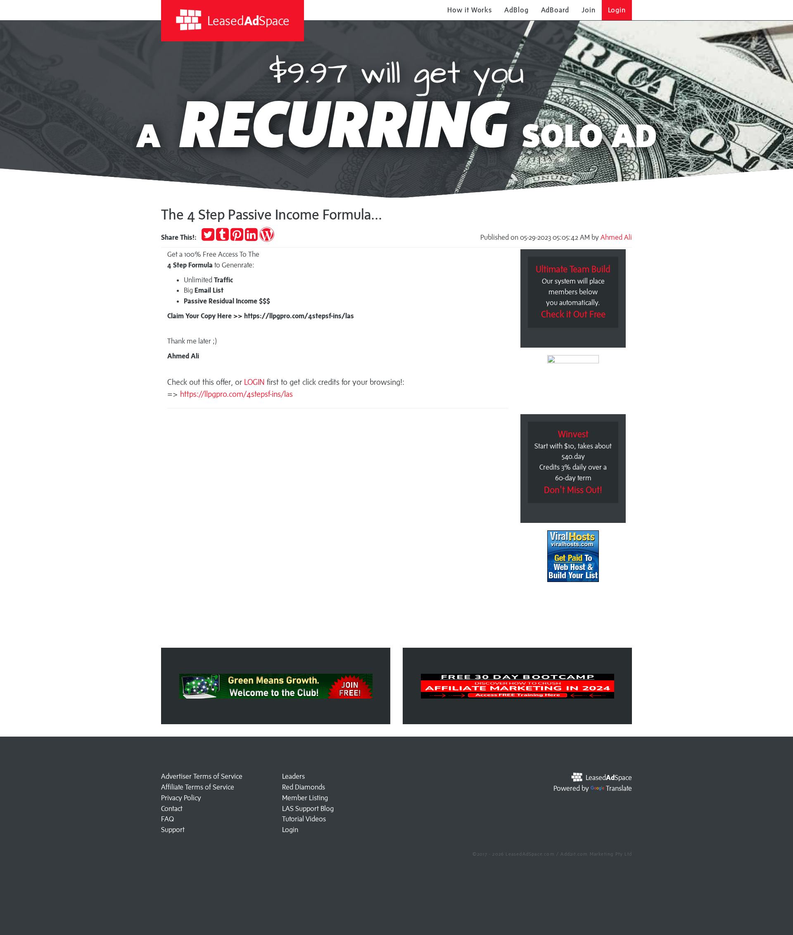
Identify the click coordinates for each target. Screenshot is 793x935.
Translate (619, 788)
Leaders (293, 776)
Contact (172, 808)
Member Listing (305, 798)
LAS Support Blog (308, 808)
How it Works (469, 10)
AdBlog (516, 10)
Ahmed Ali (616, 237)
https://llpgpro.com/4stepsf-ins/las (236, 393)
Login (617, 10)
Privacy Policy (181, 798)
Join (589, 10)
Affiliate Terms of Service (197, 787)
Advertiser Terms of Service (201, 776)
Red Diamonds (303, 787)
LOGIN (255, 381)
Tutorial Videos (304, 819)
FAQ (167, 819)
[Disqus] (337, 530)
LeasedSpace (247, 20)
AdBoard (555, 10)
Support (173, 829)
